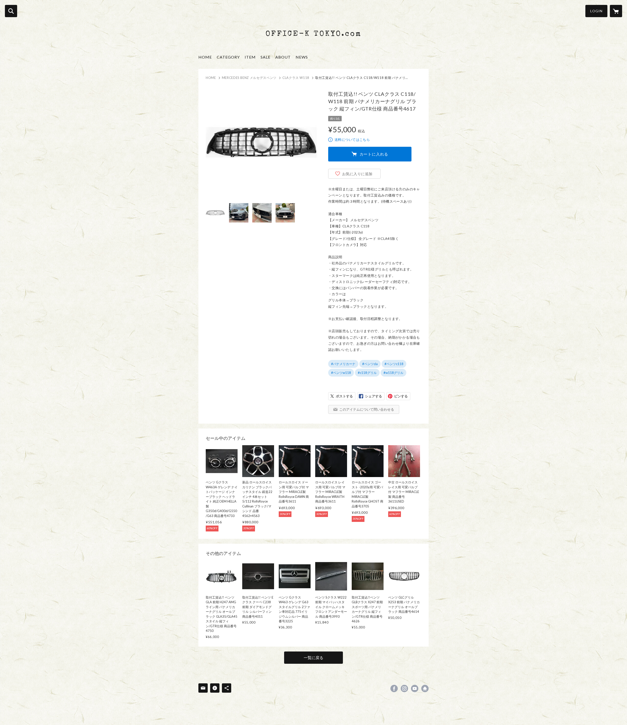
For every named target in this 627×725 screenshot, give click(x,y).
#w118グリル (393, 373)
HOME (205, 57)
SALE (265, 57)
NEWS (302, 57)
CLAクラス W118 (295, 78)
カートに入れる (374, 154)
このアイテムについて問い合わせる (366, 409)
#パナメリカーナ (343, 364)
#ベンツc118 (394, 364)
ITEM (250, 57)
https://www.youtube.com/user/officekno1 (414, 688)
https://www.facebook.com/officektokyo (394, 688)
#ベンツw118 (341, 373)
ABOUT (283, 57)
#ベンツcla (370, 364)
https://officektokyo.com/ (425, 688)
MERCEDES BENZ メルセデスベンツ (249, 78)
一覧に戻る (313, 657)
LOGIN (596, 11)
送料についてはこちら (352, 139)
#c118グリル (367, 373)
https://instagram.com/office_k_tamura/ (404, 688)
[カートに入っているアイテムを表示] (616, 11)
